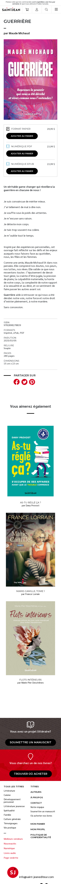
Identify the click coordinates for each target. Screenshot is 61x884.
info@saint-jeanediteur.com (36, 877)
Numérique (9, 848)
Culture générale (12, 819)
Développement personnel (12, 800)
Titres (34, 786)
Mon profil (37, 829)
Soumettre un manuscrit (30, 742)
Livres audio (10, 853)
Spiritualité (9, 810)
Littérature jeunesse (14, 806)
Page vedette (11, 857)
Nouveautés (10, 843)
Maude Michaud (19, 33)
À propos (36, 797)
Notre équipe (37, 807)
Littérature (9, 790)
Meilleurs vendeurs (13, 838)
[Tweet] (23, 381)
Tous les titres (14, 786)
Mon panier (37, 824)
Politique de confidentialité (40, 836)
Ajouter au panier (22, 136)
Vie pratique (10, 827)
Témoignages (10, 823)
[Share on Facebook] (16, 381)
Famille (7, 814)
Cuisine (7, 795)
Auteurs (35, 792)
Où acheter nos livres (41, 815)
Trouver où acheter (30, 773)
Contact (36, 803)
